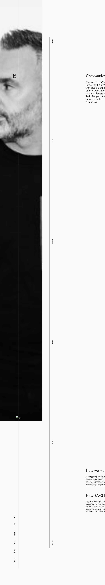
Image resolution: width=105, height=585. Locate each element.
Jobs (14, 524)
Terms (14, 551)
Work (14, 542)
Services (14, 533)
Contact (14, 560)
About (14, 516)
